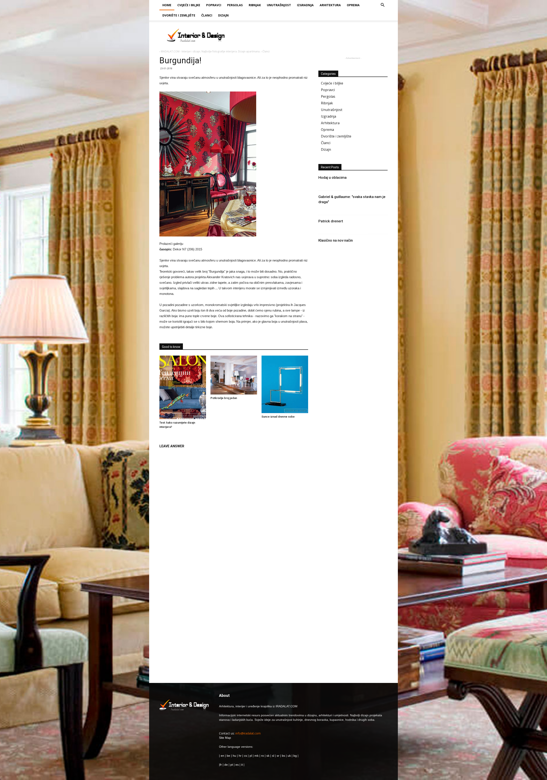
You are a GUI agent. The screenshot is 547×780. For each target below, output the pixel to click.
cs (245, 755)
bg (295, 755)
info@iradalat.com (248, 733)
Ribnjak (255, 5)
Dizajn (223, 15)
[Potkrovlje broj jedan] (233, 375)
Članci (206, 15)
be (228, 755)
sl (273, 755)
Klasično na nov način (335, 240)
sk (267, 755)
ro (262, 755)
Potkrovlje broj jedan (223, 398)
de (226, 764)
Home (166, 5)
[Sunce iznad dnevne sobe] (285, 384)
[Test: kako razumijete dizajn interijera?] (182, 387)
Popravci (213, 5)
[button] (382, 5)
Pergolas (235, 5)
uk (290, 755)
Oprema (353, 5)
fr (221, 764)
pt (231, 764)
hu (235, 755)
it (242, 764)
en (222, 755)
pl (251, 755)
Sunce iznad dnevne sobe (278, 416)
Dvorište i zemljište (178, 15)
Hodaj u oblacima (332, 177)
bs (283, 755)
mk (256, 755)
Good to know (171, 347)
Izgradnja (305, 5)
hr (240, 755)
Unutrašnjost (279, 5)
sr (278, 755)
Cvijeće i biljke (188, 5)
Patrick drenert (330, 221)
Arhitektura (330, 5)
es (237, 764)
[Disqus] (233, 504)
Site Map (225, 737)
